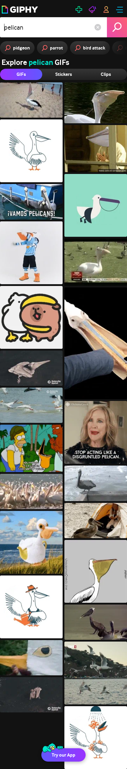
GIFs (21, 74)
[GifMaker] (78, 9)
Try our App (63, 755)
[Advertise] (92, 9)
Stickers (63, 74)
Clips (106, 74)
